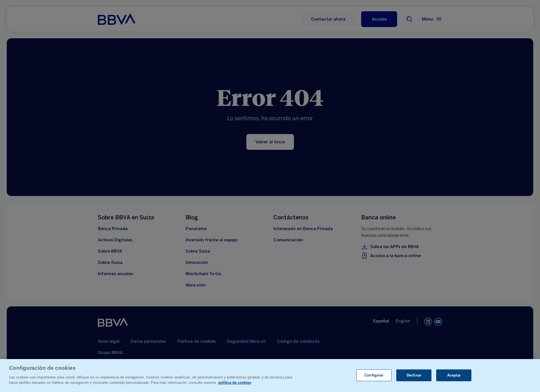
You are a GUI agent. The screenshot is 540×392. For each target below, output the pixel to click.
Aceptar (454, 375)
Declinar (414, 375)
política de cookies (234, 382)
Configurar (373, 375)
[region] (270, 375)
